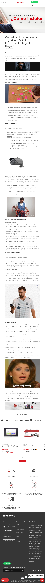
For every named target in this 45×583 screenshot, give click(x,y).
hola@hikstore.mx (11, 524)
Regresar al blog (23, 414)
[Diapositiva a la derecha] (25, 458)
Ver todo (22, 461)
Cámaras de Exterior (16, 143)
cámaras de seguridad (16, 128)
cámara (24, 328)
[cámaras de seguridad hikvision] (22, 409)
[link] (11, 485)
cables (20, 117)
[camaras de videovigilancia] (17, 173)
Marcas (18, 527)
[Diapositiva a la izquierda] (20, 458)
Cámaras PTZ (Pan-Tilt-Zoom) (19, 147)
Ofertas (34, 5)
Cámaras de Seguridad (35, 530)
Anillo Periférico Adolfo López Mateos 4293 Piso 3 (9, 534)
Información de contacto (30, 581)
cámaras (14, 222)
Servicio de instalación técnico (21, 535)
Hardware (31, 532)
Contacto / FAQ (19, 532)
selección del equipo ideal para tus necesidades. (24, 79)
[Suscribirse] (22, 570)
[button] (2, 2)
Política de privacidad (36, 580)
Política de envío (22, 581)
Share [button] (8, 52)
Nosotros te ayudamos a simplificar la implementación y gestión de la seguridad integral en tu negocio (22, 178)
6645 (4, 527)
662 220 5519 (11, 526)
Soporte (18, 539)
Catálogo (18, 524)
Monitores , (37, 532)
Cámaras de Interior (16, 140)
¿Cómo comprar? (20, 529)
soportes (15, 229)
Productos (11, 5)
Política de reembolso (28, 580)
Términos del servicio (15, 581)
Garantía (18, 541)
